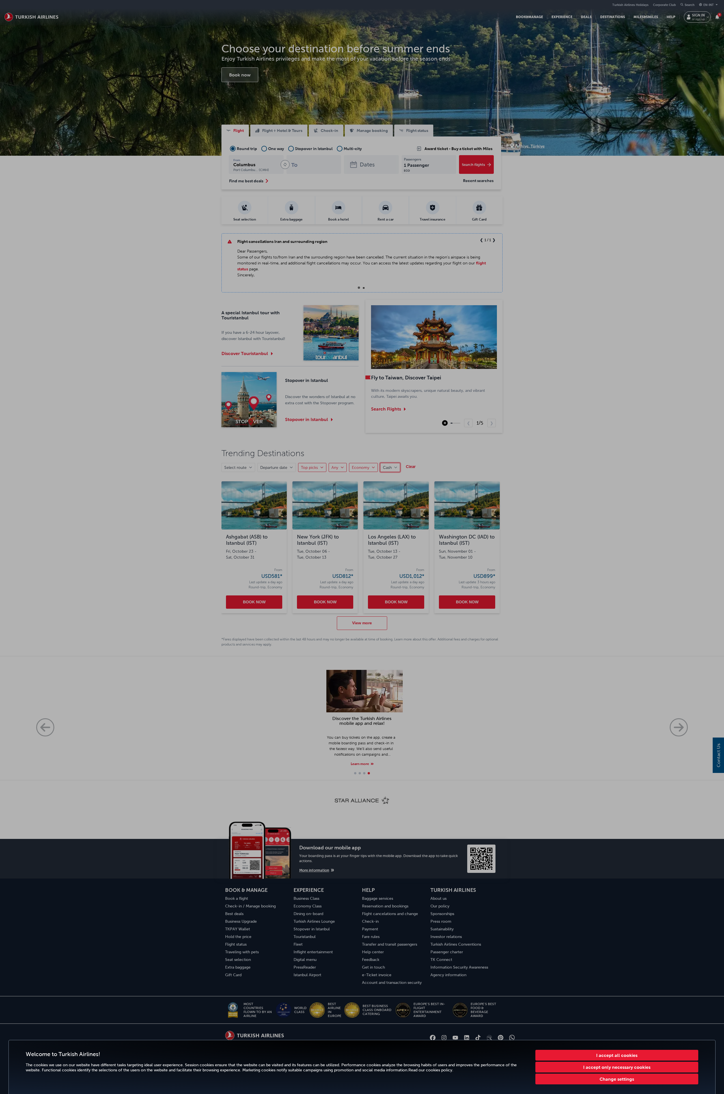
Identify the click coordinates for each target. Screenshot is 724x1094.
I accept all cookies (616, 1055)
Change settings (617, 1079)
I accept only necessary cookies (616, 1067)
